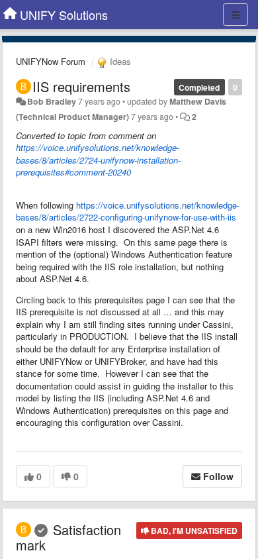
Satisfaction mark (68, 537)
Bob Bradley (51, 101)
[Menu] (235, 14)
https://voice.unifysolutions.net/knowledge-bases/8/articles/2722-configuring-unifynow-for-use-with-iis (127, 211)
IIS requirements (81, 86)
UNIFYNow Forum (50, 61)
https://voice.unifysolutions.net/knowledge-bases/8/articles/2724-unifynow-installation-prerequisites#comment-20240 (98, 159)
